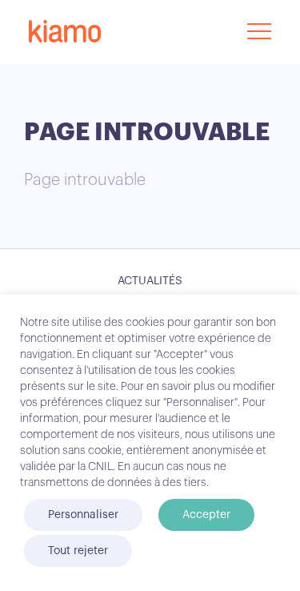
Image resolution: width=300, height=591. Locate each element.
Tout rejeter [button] (78, 551)
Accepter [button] (206, 515)
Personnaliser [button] (83, 515)
